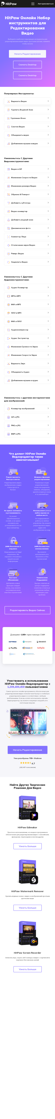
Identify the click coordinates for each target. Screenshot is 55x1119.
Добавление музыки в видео (24, 143)
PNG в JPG (15, 425)
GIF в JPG (15, 417)
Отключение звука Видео (23, 245)
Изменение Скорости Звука (24, 355)
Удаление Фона (18, 118)
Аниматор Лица (18, 236)
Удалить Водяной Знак (22, 110)
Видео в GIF (16, 169)
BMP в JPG (15, 434)
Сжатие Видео (18, 126)
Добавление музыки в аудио (24, 380)
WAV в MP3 (16, 313)
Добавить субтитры (20, 203)
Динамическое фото (21, 228)
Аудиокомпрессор (19, 330)
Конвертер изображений (23, 408)
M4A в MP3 (16, 304)
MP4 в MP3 (16, 296)
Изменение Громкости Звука (24, 346)
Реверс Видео (17, 253)
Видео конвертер (19, 211)
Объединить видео (20, 135)
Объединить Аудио (20, 372)
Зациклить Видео (19, 262)
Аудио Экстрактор (20, 338)
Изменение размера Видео (23, 186)
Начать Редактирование (27, 54)
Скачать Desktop (27, 64)
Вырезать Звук (18, 363)
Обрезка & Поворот (20, 194)
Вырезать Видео (19, 101)
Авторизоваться (45, 4)
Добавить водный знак (22, 220)
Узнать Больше (27, 846)
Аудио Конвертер (19, 287)
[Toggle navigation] (33, 4)
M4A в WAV (16, 321)
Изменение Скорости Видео (24, 177)
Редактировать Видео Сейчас (27, 610)
